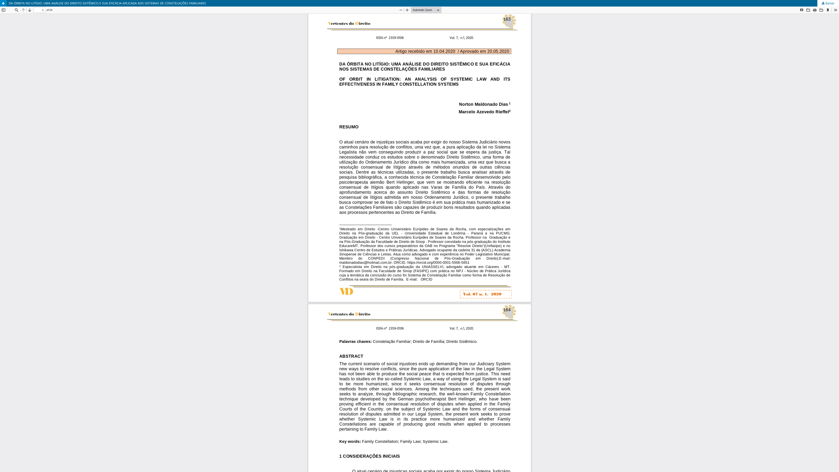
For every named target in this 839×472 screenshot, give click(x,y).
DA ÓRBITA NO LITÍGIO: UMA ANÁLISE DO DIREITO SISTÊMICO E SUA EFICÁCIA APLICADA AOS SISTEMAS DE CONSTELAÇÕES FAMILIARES (107, 3)
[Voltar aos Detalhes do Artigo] (3, 3)
